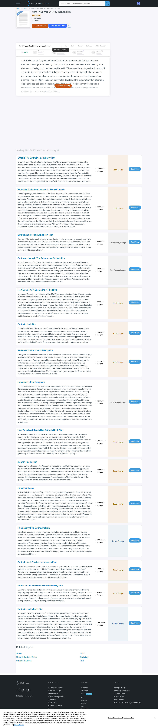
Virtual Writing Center (56, 697)
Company (84, 688)
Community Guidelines (121, 691)
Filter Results (100, 46)
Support (84, 703)
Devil (82, 661)
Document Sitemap (55, 688)
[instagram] (28, 691)
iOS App (51, 709)
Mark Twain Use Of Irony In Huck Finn (51, 12)
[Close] (154, 718)
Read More (135, 169)
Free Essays (53, 694)
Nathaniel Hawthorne (24, 661)
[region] (79, 718)
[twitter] (23, 691)
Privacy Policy (118, 697)
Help (82, 706)
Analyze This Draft (58, 26)
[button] (18, 4)
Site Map (84, 700)
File (65, 46)
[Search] (107, 3)
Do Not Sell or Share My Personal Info (121, 718)
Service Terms (118, 700)
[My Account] (139, 3)
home (18, 8)
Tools (80, 46)
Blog (82, 697)
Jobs (82, 694)
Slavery (19, 653)
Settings (89, 46)
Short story (84, 657)
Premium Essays (54, 691)
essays (26, 8)
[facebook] (18, 691)
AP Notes (52, 700)
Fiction (82, 653)
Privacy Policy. (19, 725)
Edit (72, 46)
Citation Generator (55, 706)
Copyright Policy (119, 688)
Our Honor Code (119, 694)
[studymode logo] (41, 3)
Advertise (84, 691)
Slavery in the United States (26, 657)
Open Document (40, 26)
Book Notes (52, 703)
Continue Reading (63, 86)
